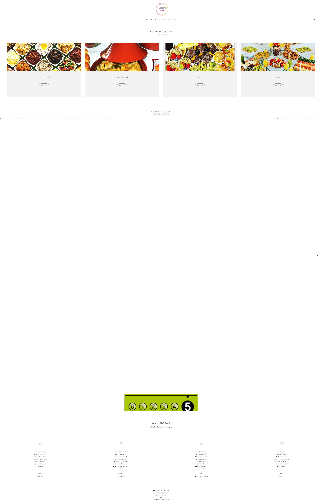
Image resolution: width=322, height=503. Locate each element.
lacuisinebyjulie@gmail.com (161, 493)
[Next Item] (317, 255)
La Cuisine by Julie (161, 490)
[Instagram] (314, 20)
